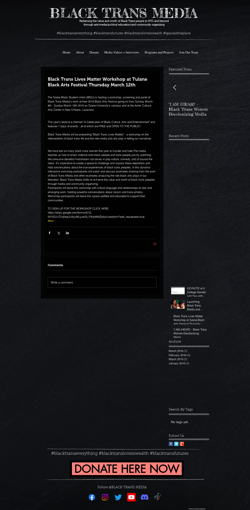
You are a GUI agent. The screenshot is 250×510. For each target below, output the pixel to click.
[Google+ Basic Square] (182, 444)
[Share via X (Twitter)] (58, 233)
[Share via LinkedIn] (67, 233)
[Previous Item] (174, 87)
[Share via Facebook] (49, 233)
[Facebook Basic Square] (171, 444)
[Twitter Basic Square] (176, 444)
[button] (159, 52)
